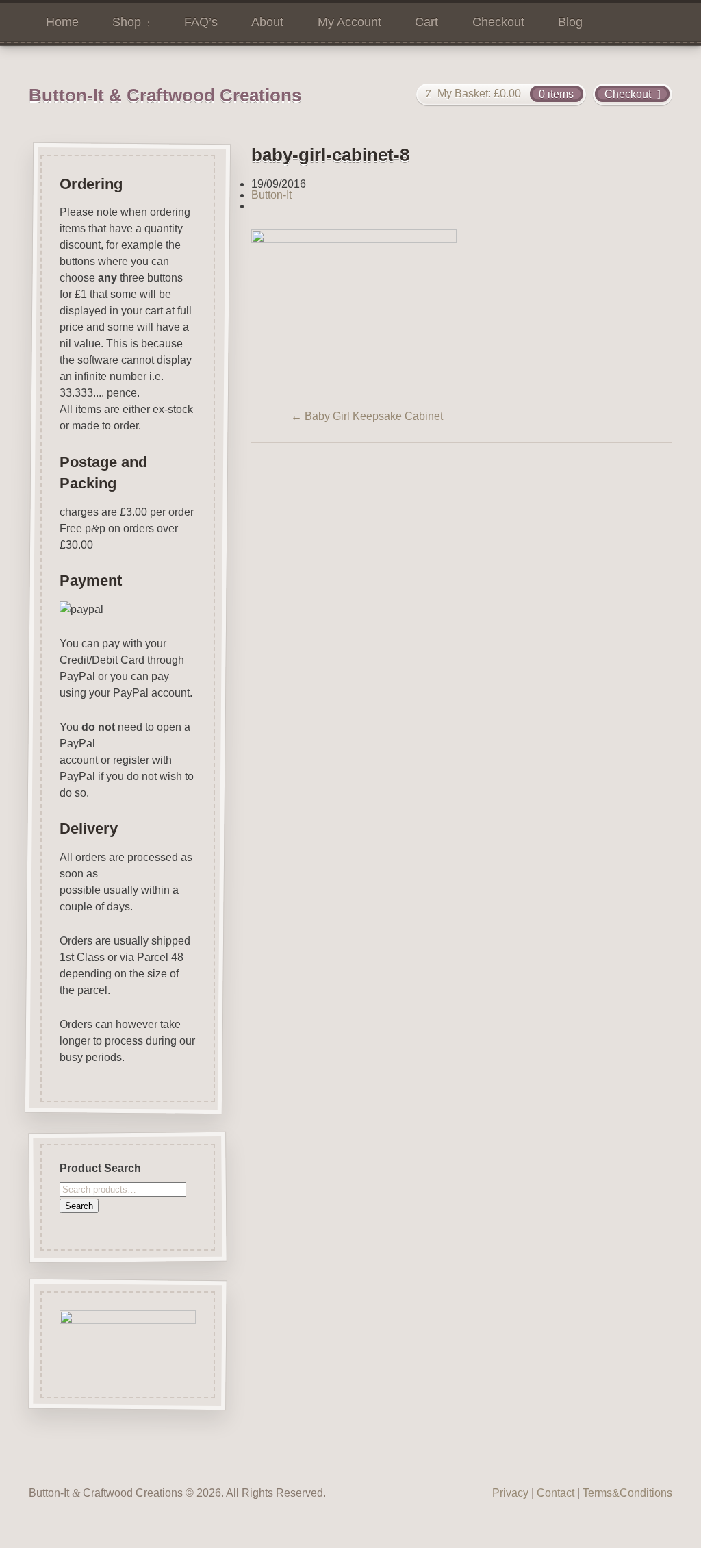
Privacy (510, 1493)
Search (79, 1205)
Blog (570, 22)
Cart (426, 22)
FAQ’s (201, 22)
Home (62, 22)
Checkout (498, 22)
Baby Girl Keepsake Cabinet (367, 416)
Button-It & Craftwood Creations (165, 95)
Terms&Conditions (627, 1493)
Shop (126, 22)
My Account (349, 22)
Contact (555, 1493)
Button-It (271, 195)
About (267, 22)
